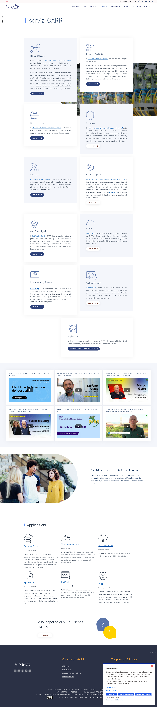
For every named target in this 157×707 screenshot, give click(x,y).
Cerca (134, 1)
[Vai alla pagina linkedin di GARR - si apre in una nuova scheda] (29, 670)
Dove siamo (66, 670)
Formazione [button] (127, 6)
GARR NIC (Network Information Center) (46, 128)
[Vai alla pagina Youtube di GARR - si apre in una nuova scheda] (19, 670)
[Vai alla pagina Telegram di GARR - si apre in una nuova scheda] (26, 670)
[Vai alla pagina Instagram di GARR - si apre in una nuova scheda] (22, 670)
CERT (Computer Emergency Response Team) (104, 128)
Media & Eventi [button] (142, 6)
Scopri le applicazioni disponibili (83, 348)
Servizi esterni (121, 700)
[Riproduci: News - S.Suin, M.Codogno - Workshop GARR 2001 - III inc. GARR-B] (78, 426)
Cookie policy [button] (111, 687)
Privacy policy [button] (111, 690)
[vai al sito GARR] (23, 665)
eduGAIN (112, 192)
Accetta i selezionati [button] (126, 694)
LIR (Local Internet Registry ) (98, 59)
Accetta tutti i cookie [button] (143, 694)
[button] (155, 653)
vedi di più (36, 93)
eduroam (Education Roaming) (41, 179)
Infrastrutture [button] (90, 6)
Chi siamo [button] (76, 6)
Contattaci (44, 635)
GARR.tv (33, 289)
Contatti (124, 1)
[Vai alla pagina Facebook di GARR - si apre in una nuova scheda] (15, 670)
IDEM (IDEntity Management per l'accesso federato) (105, 179)
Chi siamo (66, 666)
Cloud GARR (90, 233)
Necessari (111, 700)
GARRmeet (90, 288)
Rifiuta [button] (111, 694)
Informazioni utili (68, 677)
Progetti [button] (114, 6)
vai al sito (92, 146)
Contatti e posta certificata (71, 673)
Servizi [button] (104, 6)
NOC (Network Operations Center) (58, 60)
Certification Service (39, 236)
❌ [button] (152, 666)
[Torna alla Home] (12, 6)
